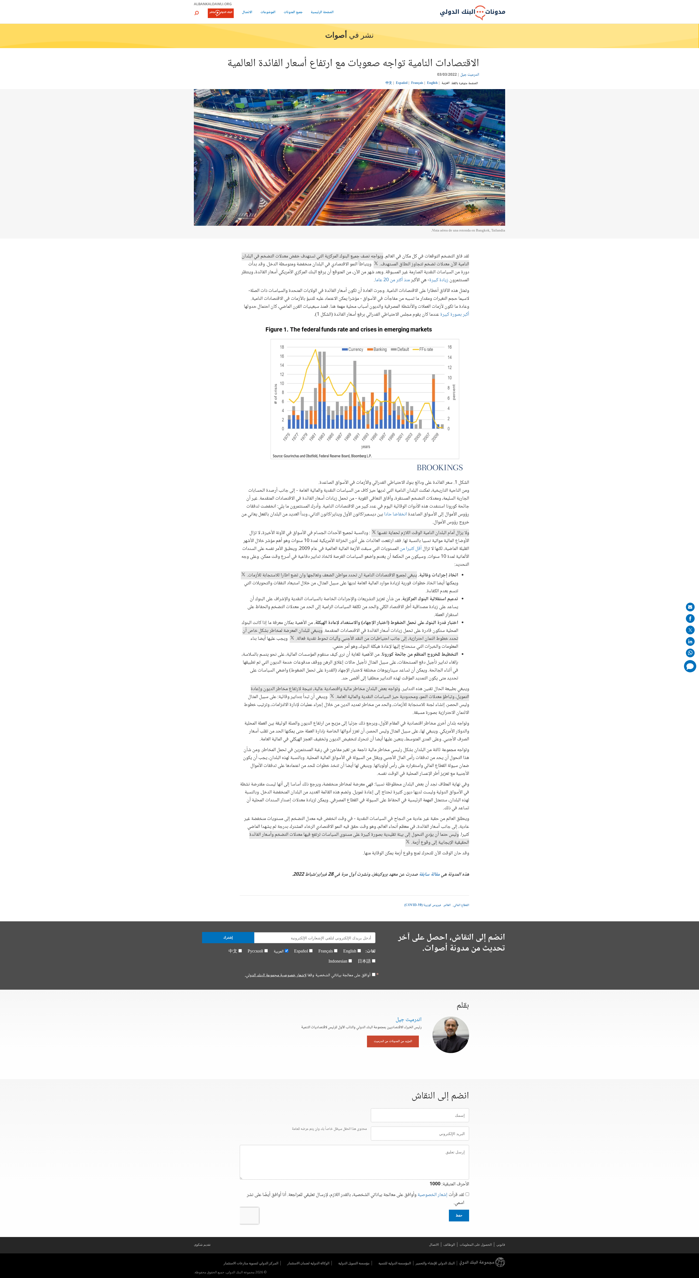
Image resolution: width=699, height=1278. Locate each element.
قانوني (500, 1244)
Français (417, 83)
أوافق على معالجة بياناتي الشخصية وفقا (308, 975)
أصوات (336, 36)
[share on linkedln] (690, 641)
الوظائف (449, 1244)
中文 (389, 83)
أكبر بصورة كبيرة (454, 314)
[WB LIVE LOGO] (221, 13)
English (432, 83)
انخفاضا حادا (395, 514)
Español (401, 83)
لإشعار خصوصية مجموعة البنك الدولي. (275, 975)
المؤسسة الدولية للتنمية (394, 1263)
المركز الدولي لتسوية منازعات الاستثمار (251, 1263)
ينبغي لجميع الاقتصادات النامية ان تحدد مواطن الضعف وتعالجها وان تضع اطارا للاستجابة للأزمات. (331, 575)
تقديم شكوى (202, 1244)
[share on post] (690, 630)
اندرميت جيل (469, 75)
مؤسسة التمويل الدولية (353, 1263)
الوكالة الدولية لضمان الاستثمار (308, 1263)
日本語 (364, 961)
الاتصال (247, 12)
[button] (196, 13)
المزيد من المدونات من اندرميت (393, 1041)
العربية (445, 83)
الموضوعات (268, 12)
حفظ (459, 1215)
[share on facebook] (690, 618)
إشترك (228, 937)
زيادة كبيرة (438, 280)
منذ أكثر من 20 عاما (392, 280)
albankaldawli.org (213, 3)
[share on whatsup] (690, 653)
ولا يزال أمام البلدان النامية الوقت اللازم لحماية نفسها (422, 533)
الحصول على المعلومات (476, 1244)
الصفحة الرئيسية (322, 12)
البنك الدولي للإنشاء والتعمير (435, 1263)
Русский (255, 951)
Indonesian (337, 961)
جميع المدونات (293, 12)
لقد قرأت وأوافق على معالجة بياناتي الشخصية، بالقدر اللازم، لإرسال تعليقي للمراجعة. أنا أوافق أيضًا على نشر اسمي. (355, 1199)
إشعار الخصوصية (432, 1195)
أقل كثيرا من (411, 549)
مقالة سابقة (429, 874)
